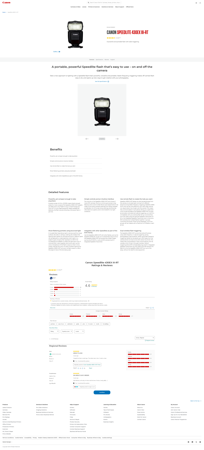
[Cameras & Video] (81, 7)
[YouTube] (200, 442)
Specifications (99, 59)
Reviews (107, 59)
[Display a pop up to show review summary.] (120, 38)
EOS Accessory (111, 27)
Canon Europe (7, 442)
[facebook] (188, 442)
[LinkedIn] (192, 442)
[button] (87, 139)
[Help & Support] (124, 7)
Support (112, 59)
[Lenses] (87, 7)
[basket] (200, 3)
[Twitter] (196, 442)
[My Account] (196, 3)
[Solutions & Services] (114, 7)
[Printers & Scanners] (100, 7)
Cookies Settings (107, 437)
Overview (91, 59)
